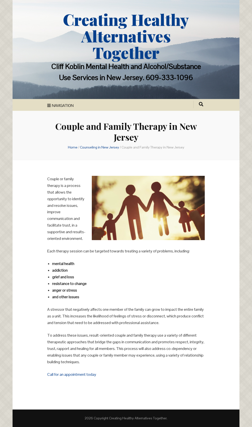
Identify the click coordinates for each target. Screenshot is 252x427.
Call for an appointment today (71, 374)
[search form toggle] (201, 104)
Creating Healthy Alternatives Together (126, 36)
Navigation (63, 105)
